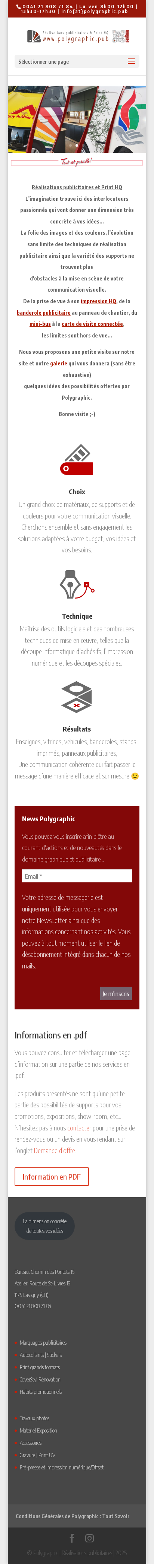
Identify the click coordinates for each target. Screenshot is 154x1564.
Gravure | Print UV (37, 1455)
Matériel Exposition (38, 1430)
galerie (58, 363)
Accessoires (30, 1442)
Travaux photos (34, 1418)
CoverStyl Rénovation (40, 1379)
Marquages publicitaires (43, 1342)
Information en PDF (52, 1176)
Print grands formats (40, 1367)
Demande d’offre (54, 1150)
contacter (79, 1127)
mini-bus (40, 324)
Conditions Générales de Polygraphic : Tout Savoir (73, 1516)
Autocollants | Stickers (41, 1354)
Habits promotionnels (41, 1391)
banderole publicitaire (44, 313)
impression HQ (98, 301)
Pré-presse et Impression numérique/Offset (62, 1467)
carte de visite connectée (92, 324)
